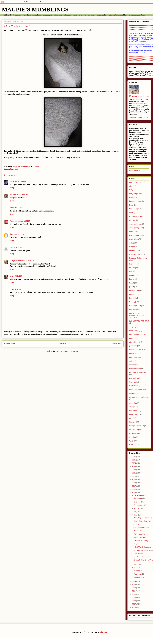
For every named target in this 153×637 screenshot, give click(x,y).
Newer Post (9, 344)
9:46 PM (25, 195)
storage (132, 407)
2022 (134, 470)
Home (63, 344)
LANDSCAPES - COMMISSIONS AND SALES (137, 315)
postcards (133, 346)
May (136, 564)
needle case (134, 331)
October (137, 502)
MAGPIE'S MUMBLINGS (35, 9)
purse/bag (133, 353)
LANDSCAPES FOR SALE (139, 321)
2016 (134, 489)
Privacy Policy (134, 170)
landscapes (133, 309)
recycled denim (135, 369)
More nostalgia (139, 534)
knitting (132, 302)
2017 (134, 486)
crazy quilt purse (135, 224)
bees (131, 205)
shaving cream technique (138, 397)
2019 (134, 479)
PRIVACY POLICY (136, 350)
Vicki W (12, 248)
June (136, 515)
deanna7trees (15, 195)
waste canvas (134, 433)
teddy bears (133, 414)
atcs (130, 186)
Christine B (14, 181)
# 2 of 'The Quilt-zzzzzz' (143, 547)
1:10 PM (21, 234)
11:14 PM (18, 276)
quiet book (133, 357)
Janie (12, 208)
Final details (138, 554)
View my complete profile (138, 117)
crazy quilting (134, 228)
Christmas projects (136, 216)
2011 (134, 591)
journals (132, 294)
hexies (131, 279)
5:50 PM (22, 181)
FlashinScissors (16, 221)
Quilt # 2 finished (140, 537)
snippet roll (133, 403)
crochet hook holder (136, 235)
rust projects (134, 378)
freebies (132, 275)
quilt (130, 361)
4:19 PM (19, 248)
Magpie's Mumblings (140, 96)
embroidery (133, 250)
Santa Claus (134, 386)
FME (131, 271)
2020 (134, 476)
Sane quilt (14, 169)
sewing (132, 393)
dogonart (14, 234)
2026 (134, 457)
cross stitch (133, 239)
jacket (131, 287)
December (138, 495)
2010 (134, 594)
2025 (134, 460)
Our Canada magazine (138, 334)
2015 (134, 492)
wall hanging (134, 430)
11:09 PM (18, 208)
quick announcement (141, 527)
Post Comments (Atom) (68, 351)
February (137, 574)
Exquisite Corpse (135, 254)
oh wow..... (138, 524)
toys (130, 418)
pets (131, 338)
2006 (134, 607)
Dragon (132, 247)
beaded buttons (135, 201)
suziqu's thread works (18, 261)
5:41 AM (31, 261)
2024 (134, 463)
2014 (134, 581)
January (137, 577)
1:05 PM (27, 221)
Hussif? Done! (139, 531)
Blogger (103, 632)
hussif (131, 283)
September (138, 505)
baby (131, 190)
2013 (134, 584)
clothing (132, 220)
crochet (132, 232)
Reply (12, 188)
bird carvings (134, 209)
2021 (134, 473)
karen (12, 289)
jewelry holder (134, 290)
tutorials (132, 422)
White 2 (132, 445)
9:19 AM (18, 289)
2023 (134, 466)
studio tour (133, 411)
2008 (134, 601)
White (131, 441)
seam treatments (135, 390)
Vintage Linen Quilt (136, 426)
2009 (134, 598)
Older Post (117, 344)
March (136, 571)
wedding (132, 437)
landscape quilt (135, 306)
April (136, 567)
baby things (133, 194)
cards (131, 213)
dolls (131, 243)
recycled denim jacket (137, 372)
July (135, 512)
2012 (134, 588)
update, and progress (142, 557)
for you (136, 544)
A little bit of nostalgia (141, 541)
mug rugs (133, 327)
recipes (132, 365)
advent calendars (135, 182)
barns (131, 197)
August (137, 508)
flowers (132, 268)
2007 (134, 604)
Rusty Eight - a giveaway (143, 518)
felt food (132, 264)
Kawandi (132, 298)
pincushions (133, 342)
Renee (12, 276)
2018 (134, 483)
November (138, 499)
